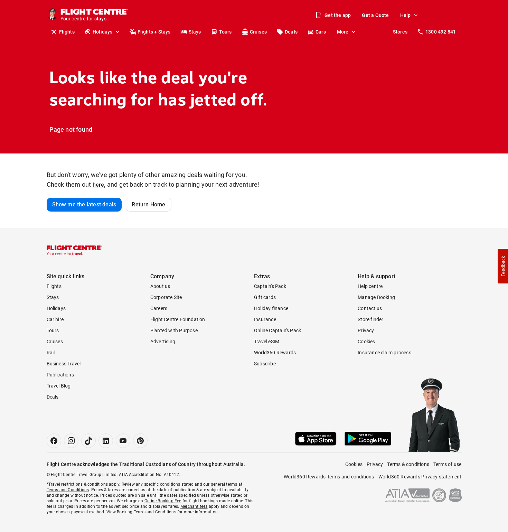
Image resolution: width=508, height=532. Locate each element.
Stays (195, 32)
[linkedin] (105, 440)
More (343, 32)
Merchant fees (194, 506)
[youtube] (123, 440)
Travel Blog (59, 386)
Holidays (103, 32)
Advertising (162, 341)
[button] (503, 266)
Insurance (265, 319)
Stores (400, 32)
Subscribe (265, 363)
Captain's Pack (270, 286)
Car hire (55, 319)
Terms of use (447, 464)
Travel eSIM (266, 341)
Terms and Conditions (68, 489)
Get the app (337, 15)
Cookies (366, 341)
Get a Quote (375, 15)
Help (405, 15)
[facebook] (54, 440)
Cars (321, 32)
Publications (60, 374)
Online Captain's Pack (277, 330)
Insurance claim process (384, 352)
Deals (291, 32)
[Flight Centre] (74, 250)
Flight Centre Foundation (177, 319)
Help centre (370, 286)
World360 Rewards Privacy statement (420, 476)
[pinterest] (140, 440)
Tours (225, 32)
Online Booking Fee (162, 500)
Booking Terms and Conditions (146, 512)
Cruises (258, 32)
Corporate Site (166, 297)
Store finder (370, 319)
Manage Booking (376, 297)
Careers (158, 308)
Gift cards (265, 297)
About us (160, 286)
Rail (51, 352)
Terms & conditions (408, 464)
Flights (67, 32)
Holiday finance (271, 308)
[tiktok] (88, 440)
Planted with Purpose (174, 330)
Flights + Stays (154, 32)
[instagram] (71, 440)
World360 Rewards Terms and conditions (329, 476)
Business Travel (64, 363)
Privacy (366, 330)
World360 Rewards (275, 352)
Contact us (370, 308)
